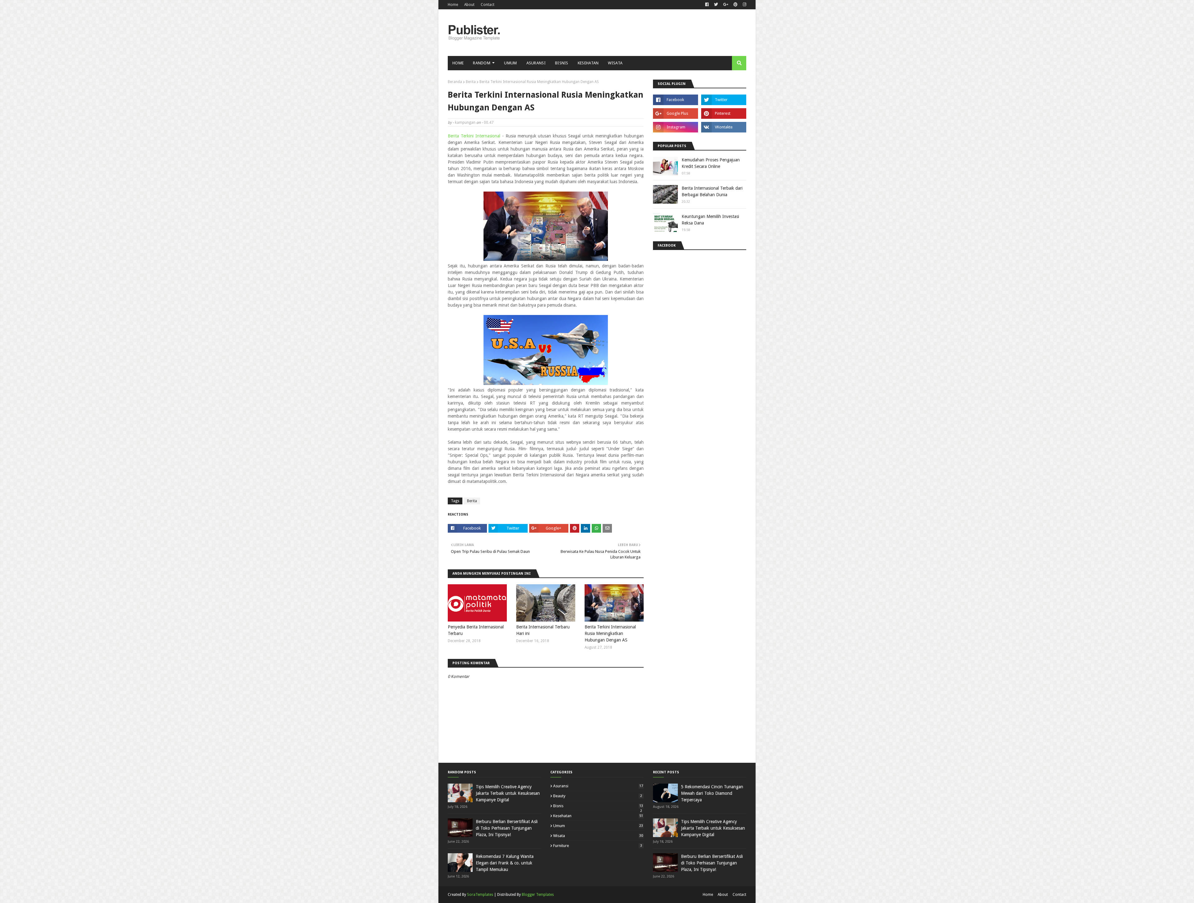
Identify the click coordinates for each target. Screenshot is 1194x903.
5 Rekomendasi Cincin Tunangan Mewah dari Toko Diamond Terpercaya (712, 793)
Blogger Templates (538, 894)
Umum (598, 825)
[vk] (723, 127)
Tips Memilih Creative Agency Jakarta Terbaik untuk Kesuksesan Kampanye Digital (508, 793)
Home (453, 4)
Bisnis (598, 805)
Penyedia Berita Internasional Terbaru (476, 630)
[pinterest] (735, 4)
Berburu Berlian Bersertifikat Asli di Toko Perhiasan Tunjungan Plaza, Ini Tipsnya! (507, 828)
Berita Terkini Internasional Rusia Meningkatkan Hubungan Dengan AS (610, 633)
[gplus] (726, 4)
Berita (471, 82)
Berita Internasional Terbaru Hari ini (543, 630)
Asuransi (598, 786)
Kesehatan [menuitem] (588, 63)
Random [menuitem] (481, 63)
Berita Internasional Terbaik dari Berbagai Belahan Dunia (712, 191)
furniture (597, 845)
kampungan (465, 122)
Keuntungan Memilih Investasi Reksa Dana (710, 219)
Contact (487, 4)
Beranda (455, 82)
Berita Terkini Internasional (474, 135)
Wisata (598, 835)
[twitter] (716, 4)
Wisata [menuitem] (615, 63)
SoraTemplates (480, 894)
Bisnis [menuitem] (561, 63)
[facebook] (707, 4)
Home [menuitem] (458, 63)
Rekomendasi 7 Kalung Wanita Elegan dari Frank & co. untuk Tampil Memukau (505, 863)
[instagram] (743, 4)
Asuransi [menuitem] (536, 63)
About (469, 4)
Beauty (597, 796)
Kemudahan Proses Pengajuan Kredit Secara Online (711, 163)
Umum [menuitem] (510, 63)
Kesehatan (598, 815)
